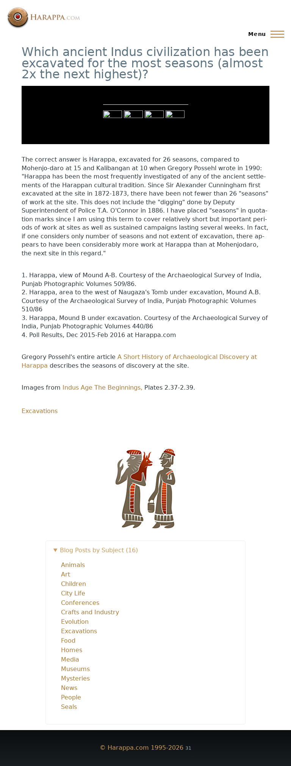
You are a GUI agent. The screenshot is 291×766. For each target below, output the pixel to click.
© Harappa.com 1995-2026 (141, 747)
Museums (75, 669)
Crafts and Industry (90, 612)
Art (65, 574)
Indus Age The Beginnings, (103, 387)
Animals (73, 565)
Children (73, 583)
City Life (73, 593)
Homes (71, 650)
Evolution (75, 621)
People (71, 697)
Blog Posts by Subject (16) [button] (99, 550)
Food (68, 640)
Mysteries (75, 678)
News (69, 687)
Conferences (80, 602)
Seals (69, 706)
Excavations (40, 411)
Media (70, 659)
